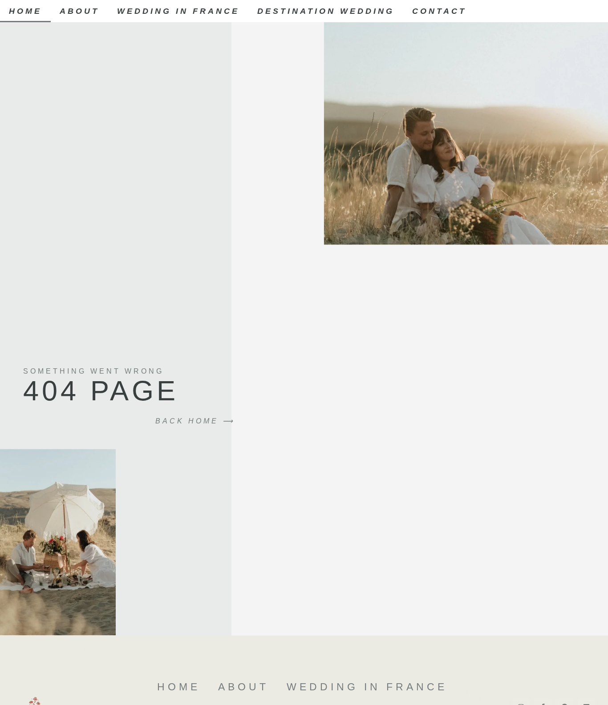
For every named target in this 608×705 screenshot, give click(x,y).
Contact (439, 11)
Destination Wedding (325, 11)
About (79, 11)
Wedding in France (178, 11)
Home (25, 11)
